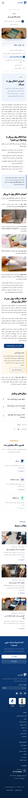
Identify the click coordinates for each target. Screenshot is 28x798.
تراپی (20, 336)
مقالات (24, 754)
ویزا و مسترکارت (22, 722)
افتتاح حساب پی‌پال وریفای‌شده (14, 346)
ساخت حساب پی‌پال (21, 331)
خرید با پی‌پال (12, 169)
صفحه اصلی (23, 745)
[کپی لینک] (14, 429)
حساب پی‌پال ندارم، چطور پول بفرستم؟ (14, 416)
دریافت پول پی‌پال (20, 312)
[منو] (3, 2)
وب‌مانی (24, 731)
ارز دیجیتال (23, 728)
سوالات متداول (22, 751)
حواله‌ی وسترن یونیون (7, 109)
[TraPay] (22, 2)
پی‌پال (25, 146)
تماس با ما (14, 661)
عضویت (15, 657)
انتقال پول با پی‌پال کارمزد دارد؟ (14, 399)
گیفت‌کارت (24, 737)
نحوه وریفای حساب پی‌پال (8, 331)
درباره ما (24, 748)
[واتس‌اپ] (16, 693)
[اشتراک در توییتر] (18, 429)
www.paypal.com (22, 206)
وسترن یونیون (23, 725)
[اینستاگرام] (20, 693)
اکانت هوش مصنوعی (21, 716)
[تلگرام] (24, 693)
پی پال (14, 13)
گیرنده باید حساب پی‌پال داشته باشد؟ (14, 407)
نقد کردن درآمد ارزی (17, 370)
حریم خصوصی (18, 790)
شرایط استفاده (23, 760)
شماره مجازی (23, 734)
